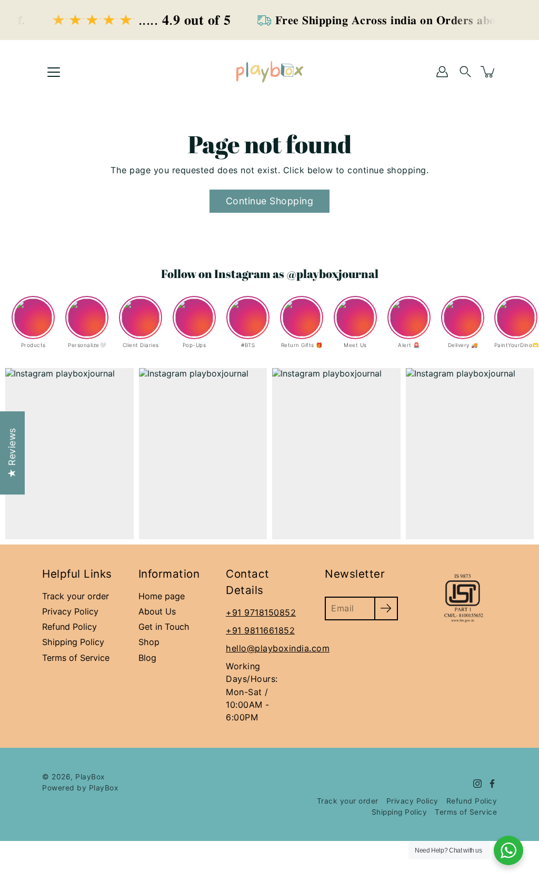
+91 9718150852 (261, 612)
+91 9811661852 (260, 630)
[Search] (465, 71)
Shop (148, 642)
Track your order (75, 596)
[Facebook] (492, 783)
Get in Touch (163, 626)
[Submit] (386, 608)
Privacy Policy (70, 611)
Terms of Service (75, 657)
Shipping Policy (73, 642)
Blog (147, 657)
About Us (157, 611)
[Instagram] (477, 783)
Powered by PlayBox (80, 788)
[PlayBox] (269, 71)
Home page (161, 596)
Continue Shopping (270, 200)
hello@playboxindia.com (278, 648)
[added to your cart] (488, 71)
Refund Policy (69, 626)
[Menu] (53, 72)
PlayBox (90, 777)
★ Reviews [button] (11, 453)
